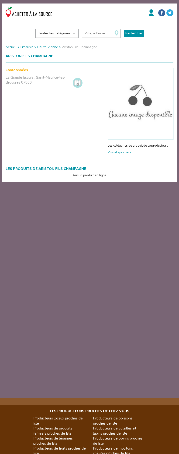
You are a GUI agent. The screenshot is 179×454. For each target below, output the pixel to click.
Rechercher (133, 33)
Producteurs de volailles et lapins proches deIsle (114, 431)
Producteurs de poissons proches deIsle (112, 421)
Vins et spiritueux (119, 152)
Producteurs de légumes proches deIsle (53, 441)
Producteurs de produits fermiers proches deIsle (52, 431)
